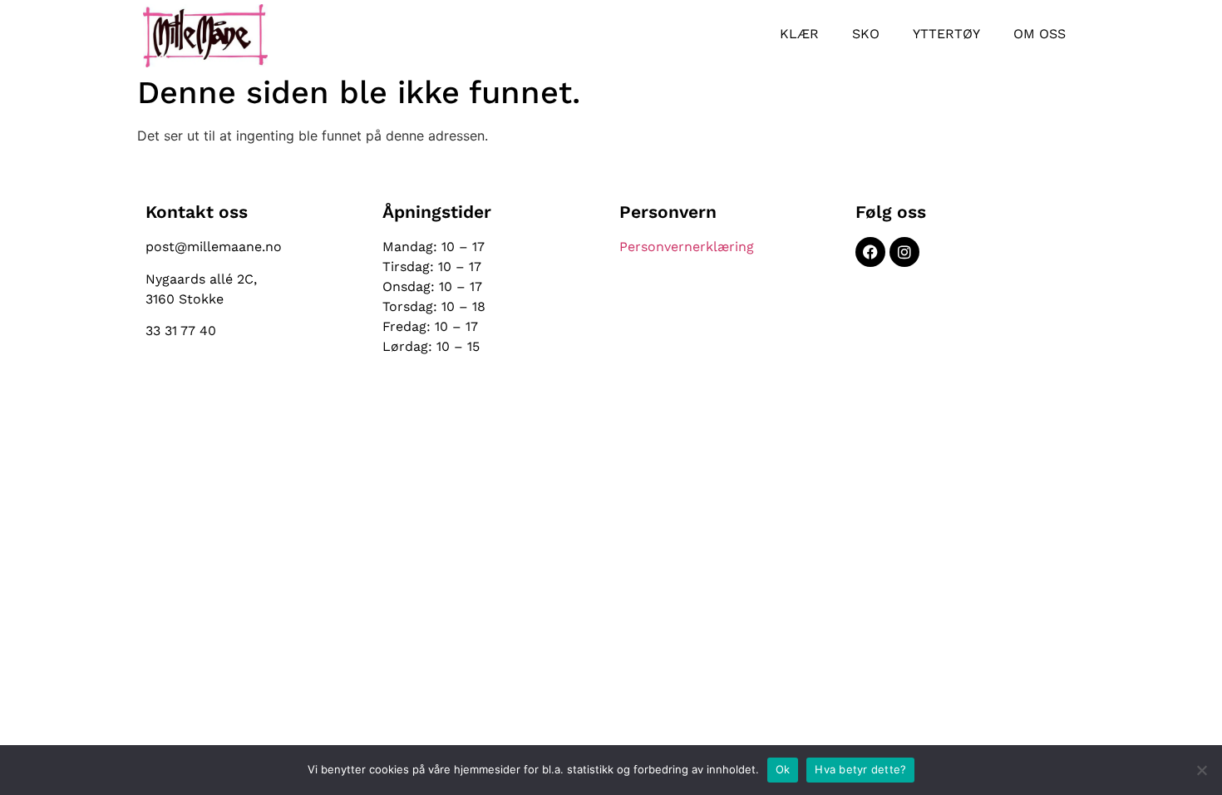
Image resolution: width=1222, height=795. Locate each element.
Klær (799, 34)
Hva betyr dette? (860, 769)
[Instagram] (904, 252)
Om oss (1039, 34)
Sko (866, 34)
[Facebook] (870, 252)
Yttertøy (946, 34)
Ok (783, 769)
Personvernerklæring (686, 246)
